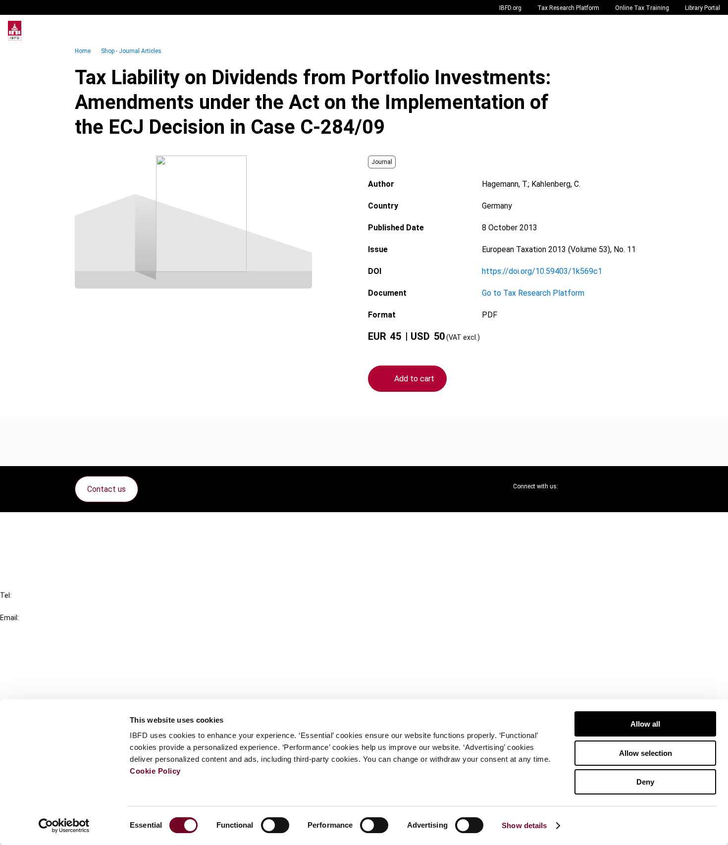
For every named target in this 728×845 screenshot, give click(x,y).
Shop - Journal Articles (131, 51)
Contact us (106, 489)
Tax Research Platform (568, 7)
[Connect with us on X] (574, 486)
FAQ (27, 543)
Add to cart (414, 378)
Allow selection (645, 753)
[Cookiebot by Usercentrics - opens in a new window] (64, 825)
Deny (645, 782)
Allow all (645, 724)
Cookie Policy (155, 771)
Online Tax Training (642, 7)
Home (83, 51)
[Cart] (690, 31)
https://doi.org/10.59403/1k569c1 (542, 271)
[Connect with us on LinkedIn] (598, 486)
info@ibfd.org (23, 629)
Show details (524, 825)
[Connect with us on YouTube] (621, 486)
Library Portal (702, 7)
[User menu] (710, 31)
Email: (9, 618)
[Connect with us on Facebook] (645, 486)
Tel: (5, 595)
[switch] (275, 825)
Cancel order (42, 525)
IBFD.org (510, 7)
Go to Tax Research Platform (533, 293)
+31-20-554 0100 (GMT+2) (48, 606)
